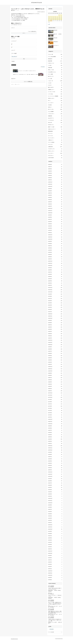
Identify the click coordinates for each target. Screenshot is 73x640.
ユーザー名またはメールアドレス (16, 24)
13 (55, 17)
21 (57, 19)
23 (61, 19)
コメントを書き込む (28, 81)
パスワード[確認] (14, 53)
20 (55, 19)
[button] (61, 632)
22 (59, 19)
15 (59, 17)
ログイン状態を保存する (32, 31)
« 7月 (49, 24)
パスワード (13, 27)
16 (61, 17)
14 (57, 17)
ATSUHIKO (52, 629)
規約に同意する (14, 56)
